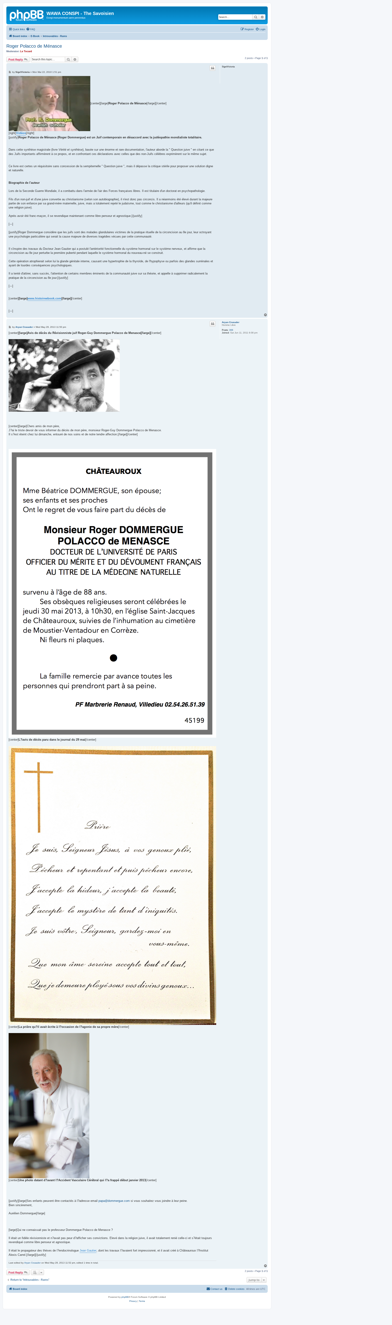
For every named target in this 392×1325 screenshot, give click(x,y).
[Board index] (27, 14)
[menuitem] (30, 29)
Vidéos (21, 133)
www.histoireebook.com (44, 298)
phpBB (125, 1297)
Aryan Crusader (230, 322)
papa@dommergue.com (114, 1201)
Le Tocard (26, 51)
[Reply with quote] (213, 68)
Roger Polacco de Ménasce (34, 46)
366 (231, 330)
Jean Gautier (88, 1250)
